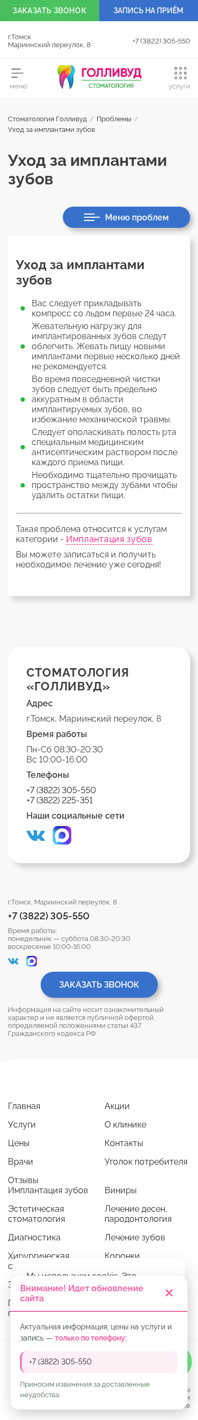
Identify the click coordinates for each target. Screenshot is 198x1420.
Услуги (22, 1125)
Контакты (124, 1143)
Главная (24, 1106)
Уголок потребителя (146, 1162)
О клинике (125, 1125)
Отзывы (23, 1180)
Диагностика (34, 1237)
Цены (19, 1143)
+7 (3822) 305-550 (161, 41)
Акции (117, 1106)
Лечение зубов (135, 1237)
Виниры (121, 1190)
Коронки (122, 1256)
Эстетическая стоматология (36, 1214)
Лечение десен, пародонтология (138, 1214)
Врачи (20, 1162)
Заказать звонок (99, 985)
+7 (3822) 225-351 (59, 800)
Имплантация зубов (109, 539)
